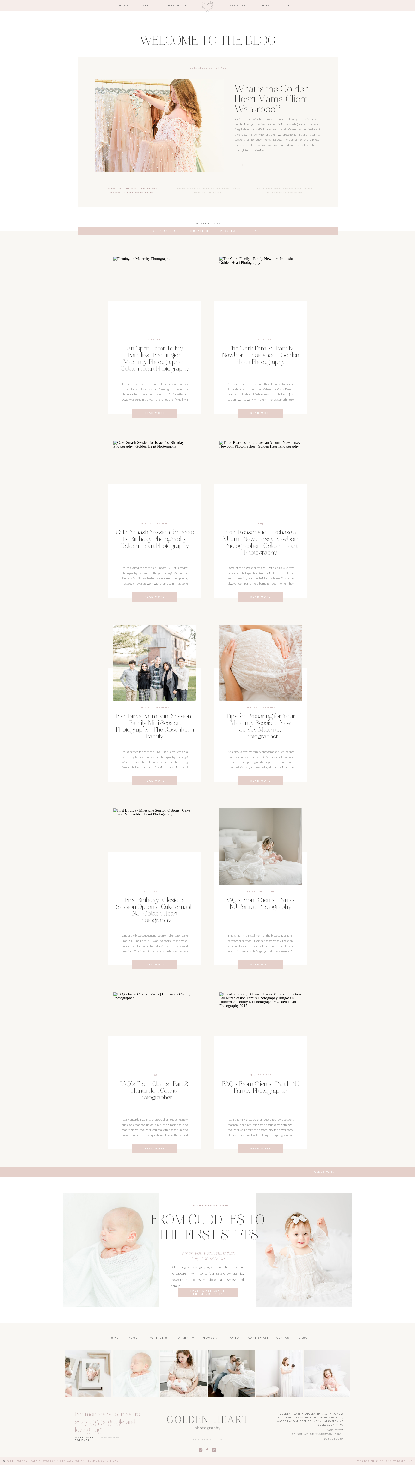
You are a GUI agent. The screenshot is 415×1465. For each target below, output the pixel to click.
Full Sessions (261, 339)
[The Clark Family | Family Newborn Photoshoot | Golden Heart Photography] (260, 295)
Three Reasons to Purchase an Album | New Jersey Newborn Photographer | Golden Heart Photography (260, 543)
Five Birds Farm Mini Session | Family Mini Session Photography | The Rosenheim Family (155, 726)
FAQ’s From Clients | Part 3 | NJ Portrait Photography (260, 904)
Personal (155, 339)
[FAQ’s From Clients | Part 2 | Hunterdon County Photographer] (154, 1030)
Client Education (260, 891)
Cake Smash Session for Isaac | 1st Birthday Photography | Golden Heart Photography (155, 539)
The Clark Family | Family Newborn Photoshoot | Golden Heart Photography (260, 356)
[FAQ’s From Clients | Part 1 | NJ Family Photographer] (260, 1030)
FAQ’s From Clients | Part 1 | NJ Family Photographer (260, 1088)
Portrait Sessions (155, 523)
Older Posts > (325, 1171)
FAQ (260, 523)
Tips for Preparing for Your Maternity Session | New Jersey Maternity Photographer (260, 726)
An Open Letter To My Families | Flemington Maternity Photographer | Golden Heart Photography (155, 359)
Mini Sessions (261, 1075)
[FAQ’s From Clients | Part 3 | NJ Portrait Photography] (260, 846)
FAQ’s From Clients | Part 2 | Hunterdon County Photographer (154, 1091)
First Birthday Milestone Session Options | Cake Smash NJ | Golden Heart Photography (155, 910)
